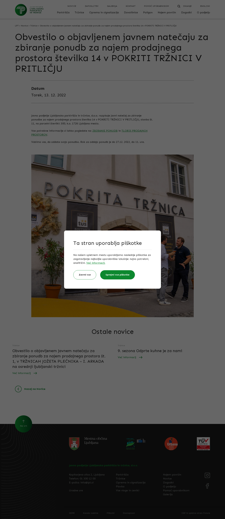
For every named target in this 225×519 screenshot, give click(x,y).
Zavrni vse (85, 274)
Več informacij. (95, 262)
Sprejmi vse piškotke (117, 274)
